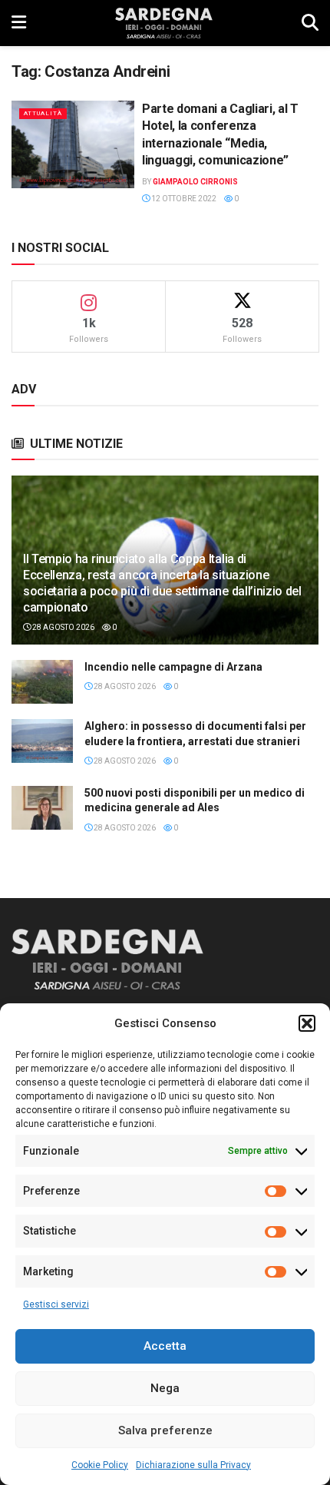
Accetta (165, 1346)
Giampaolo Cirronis (195, 181)
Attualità (43, 113)
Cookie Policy (99, 1465)
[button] (307, 1023)
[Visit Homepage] (164, 23)
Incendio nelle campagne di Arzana (173, 667)
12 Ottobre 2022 (183, 198)
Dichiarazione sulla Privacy (193, 1465)
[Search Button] (310, 23)
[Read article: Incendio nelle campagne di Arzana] (42, 682)
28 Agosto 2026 (62, 627)
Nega (165, 1388)
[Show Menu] (19, 23)
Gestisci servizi (56, 1304)
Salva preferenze (165, 1430)
